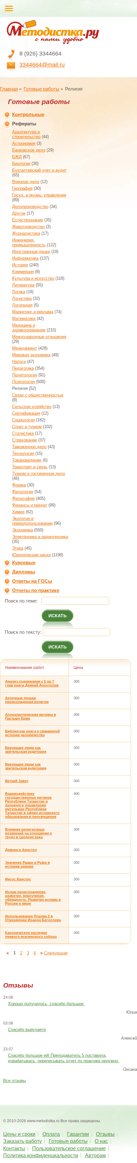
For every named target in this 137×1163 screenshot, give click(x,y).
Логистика (22, 298)
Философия (23, 498)
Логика (18, 291)
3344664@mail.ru (42, 65)
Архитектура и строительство (26, 134)
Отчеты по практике (35, 590)
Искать (57, 615)
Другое (18, 213)
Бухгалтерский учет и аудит (39, 170)
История (20, 265)
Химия (18, 511)
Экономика (22, 530)
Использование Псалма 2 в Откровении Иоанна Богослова (33, 918)
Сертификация (26, 413)
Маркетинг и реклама (32, 311)
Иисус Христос (18, 879)
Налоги (19, 361)
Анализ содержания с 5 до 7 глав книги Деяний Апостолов (32, 683)
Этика (17, 548)
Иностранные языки (31, 251)
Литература (23, 285)
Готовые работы (41, 89)
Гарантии (78, 1134)
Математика (23, 318)
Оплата (51, 1134)
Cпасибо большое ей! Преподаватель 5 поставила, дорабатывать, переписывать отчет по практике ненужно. (63, 1058)
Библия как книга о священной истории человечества (32, 733)
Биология (21, 163)
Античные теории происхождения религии (27, 700)
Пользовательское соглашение (69, 1148)
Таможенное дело (29, 446)
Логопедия (22, 305)
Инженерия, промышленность (29, 242)
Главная (9, 89)
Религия (20, 388)
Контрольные (28, 114)
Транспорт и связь (29, 466)
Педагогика (23, 368)
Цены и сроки (19, 1134)
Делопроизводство (30, 206)
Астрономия (23, 143)
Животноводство (28, 226)
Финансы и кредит (29, 505)
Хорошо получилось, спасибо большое (46, 1003)
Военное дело (25, 181)
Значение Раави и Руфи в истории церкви (27, 864)
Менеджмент (24, 348)
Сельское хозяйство (31, 406)
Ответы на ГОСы (32, 581)
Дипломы (23, 571)
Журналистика (26, 233)
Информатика (25, 258)
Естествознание (27, 220)
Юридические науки (31, 554)
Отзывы (105, 1134)
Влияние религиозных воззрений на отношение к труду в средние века (28, 833)
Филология (22, 491)
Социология (23, 420)
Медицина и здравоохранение (29, 327)
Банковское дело (28, 150)
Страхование (24, 440)
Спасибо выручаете (27, 1029)
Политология (24, 375)
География (22, 188)
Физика (19, 485)
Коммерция (23, 271)
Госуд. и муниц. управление (39, 195)
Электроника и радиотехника (40, 536)
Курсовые (23, 562)
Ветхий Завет (16, 781)
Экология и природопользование (32, 521)
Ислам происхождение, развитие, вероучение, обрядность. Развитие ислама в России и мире (33, 897)
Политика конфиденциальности (40, 1155)
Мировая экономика (31, 354)
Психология (23, 381)
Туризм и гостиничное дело (38, 473)
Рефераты (24, 123)
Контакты (14, 1148)
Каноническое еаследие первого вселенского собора (31, 934)
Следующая (56, 953)
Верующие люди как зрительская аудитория (25, 749)
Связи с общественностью (37, 395)
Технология (23, 453)
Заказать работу (22, 1141)
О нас (101, 1141)
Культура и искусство (33, 278)
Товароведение (26, 460)
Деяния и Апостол (21, 850)
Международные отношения (39, 336)
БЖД (17, 156)
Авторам (95, 1155)
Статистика (23, 433)
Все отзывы (14, 1080)
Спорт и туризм (27, 426)
